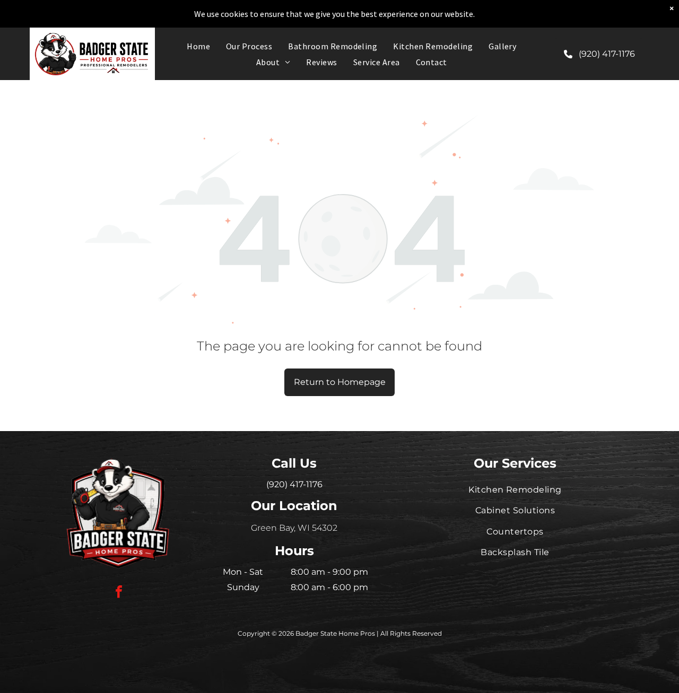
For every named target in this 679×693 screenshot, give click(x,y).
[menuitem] (198, 46)
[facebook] (118, 593)
